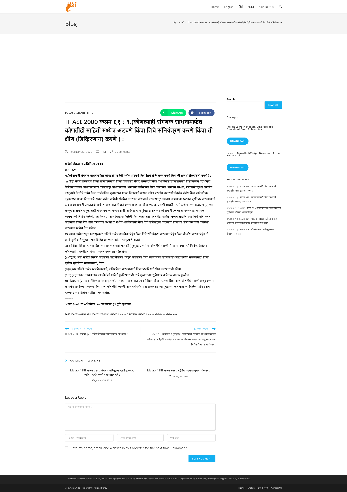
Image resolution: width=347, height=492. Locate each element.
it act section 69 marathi (105, 314)
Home (241, 487)
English (251, 487)
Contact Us (276, 487)
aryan (230, 186)
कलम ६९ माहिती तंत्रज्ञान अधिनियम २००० (162, 314)
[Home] (175, 22)
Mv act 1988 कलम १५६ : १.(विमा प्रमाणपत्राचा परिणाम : (178, 370)
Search (231, 99)
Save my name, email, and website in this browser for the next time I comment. (129, 448)
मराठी (103, 151)
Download (237, 141)
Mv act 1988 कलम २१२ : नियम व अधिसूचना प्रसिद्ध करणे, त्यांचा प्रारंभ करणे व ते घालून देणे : (102, 372)
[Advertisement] (173, 61)
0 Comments (122, 151)
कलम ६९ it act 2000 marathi (133, 314)
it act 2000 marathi (81, 314)
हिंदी (259, 487)
